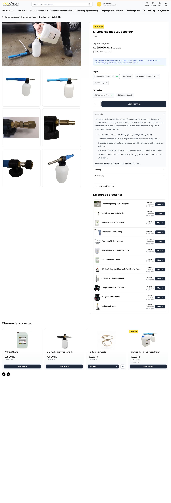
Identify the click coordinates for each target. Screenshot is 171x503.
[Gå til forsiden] (15, 4)
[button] (21, 87)
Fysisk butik (164, 11)
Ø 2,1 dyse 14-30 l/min (125, 95)
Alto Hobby (127, 76)
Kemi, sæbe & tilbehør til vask (62, 11)
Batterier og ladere (133, 11)
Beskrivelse (99, 114)
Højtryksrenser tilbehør (28, 17)
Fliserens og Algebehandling (87, 11)
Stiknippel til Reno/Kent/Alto (105, 76)
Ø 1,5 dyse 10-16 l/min (102, 95)
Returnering (99, 176)
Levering (98, 170)
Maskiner (21, 11)
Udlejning (151, 11)
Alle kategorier (7, 11)
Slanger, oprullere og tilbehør (112, 11)
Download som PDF (106, 186)
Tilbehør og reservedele (39, 11)
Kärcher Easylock (101, 83)
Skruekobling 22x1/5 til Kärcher (147, 76)
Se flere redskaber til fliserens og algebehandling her (117, 163)
